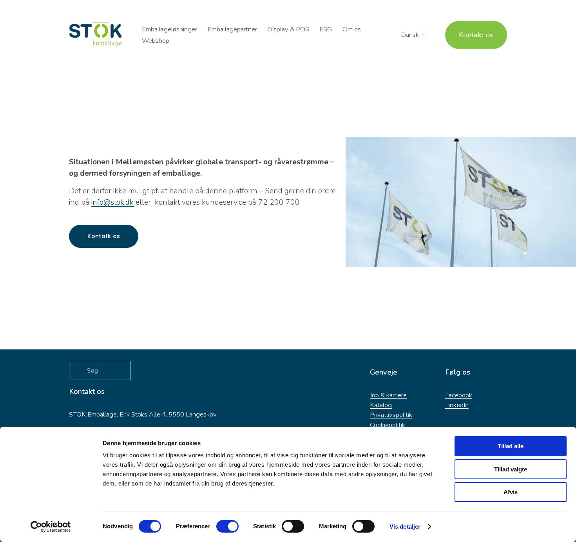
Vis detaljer (404, 526)
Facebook (458, 395)
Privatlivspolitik (391, 414)
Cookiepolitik (387, 424)
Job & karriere (388, 395)
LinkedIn (457, 404)
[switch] (227, 526)
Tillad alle (510, 446)
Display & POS (288, 29)
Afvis (511, 492)
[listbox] (409, 35)
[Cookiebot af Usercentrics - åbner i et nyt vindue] (50, 527)
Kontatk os (103, 236)
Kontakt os (476, 35)
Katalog (381, 404)
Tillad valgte (510, 469)
